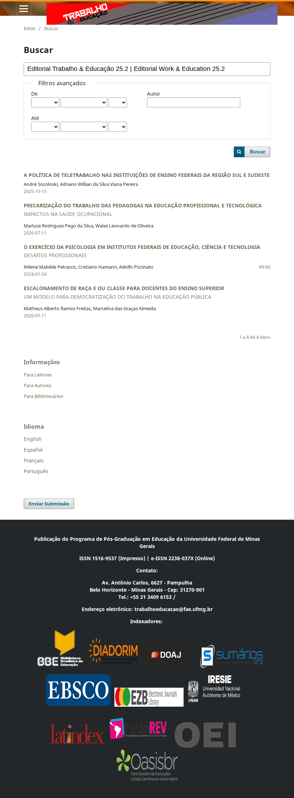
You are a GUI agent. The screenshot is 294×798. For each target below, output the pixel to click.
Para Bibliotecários (43, 396)
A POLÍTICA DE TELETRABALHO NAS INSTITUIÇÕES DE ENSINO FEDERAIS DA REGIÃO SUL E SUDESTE (147, 175)
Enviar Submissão (49, 503)
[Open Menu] (23, 8)
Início (29, 28)
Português (36, 471)
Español (33, 449)
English (33, 439)
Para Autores (37, 385)
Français (34, 460)
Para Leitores (38, 374)
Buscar (257, 151)
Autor (153, 93)
